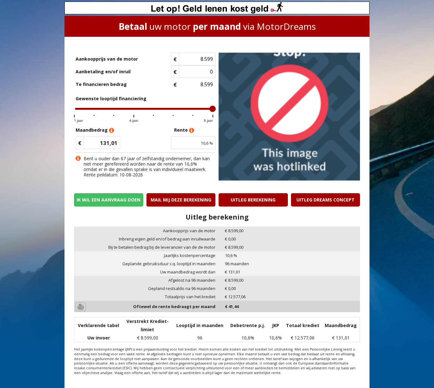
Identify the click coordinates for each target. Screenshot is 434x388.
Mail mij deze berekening (181, 200)
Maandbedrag (92, 130)
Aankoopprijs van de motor (107, 59)
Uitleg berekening (253, 200)
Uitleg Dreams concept (325, 200)
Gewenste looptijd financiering (111, 98)
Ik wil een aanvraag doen (108, 200)
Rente (181, 130)
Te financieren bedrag (101, 84)
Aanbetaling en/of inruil (103, 72)
